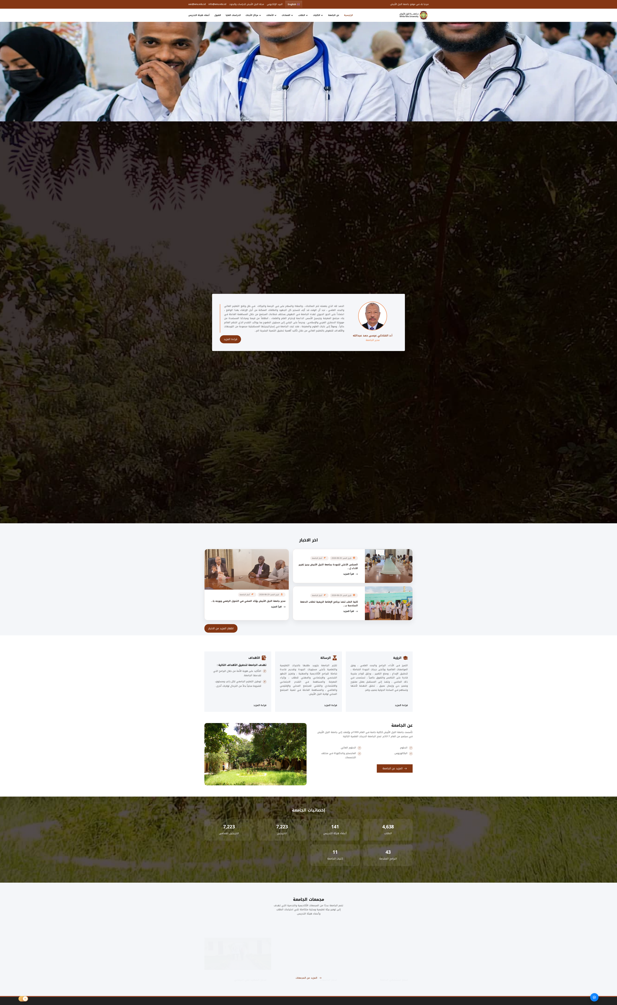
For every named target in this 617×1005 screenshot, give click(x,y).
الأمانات (270, 15)
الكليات (316, 15)
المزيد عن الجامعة (393, 768)
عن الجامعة (333, 15)
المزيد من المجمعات (307, 978)
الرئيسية (348, 15)
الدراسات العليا (233, 15)
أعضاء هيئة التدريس (199, 15)
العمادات (286, 15)
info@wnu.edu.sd (217, 4)
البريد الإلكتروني (274, 4)
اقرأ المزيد (348, 574)
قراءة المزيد (230, 339)
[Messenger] (594, 997)
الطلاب (301, 15)
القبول (217, 15)
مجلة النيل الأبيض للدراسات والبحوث (246, 4)
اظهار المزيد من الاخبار (221, 628)
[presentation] (20, 72)
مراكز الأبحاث (252, 15)
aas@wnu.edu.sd (197, 4)
